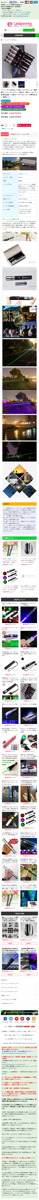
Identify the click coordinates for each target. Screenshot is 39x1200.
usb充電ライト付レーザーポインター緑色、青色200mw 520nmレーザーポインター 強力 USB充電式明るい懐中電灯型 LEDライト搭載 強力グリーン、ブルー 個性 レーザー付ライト (10, 808)
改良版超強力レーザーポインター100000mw (28, 604)
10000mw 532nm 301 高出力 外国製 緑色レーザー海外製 (28, 807)
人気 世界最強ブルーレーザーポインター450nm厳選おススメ (10, 834)
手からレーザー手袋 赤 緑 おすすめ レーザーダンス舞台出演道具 (28, 730)
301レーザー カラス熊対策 (22, 12)
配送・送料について (30, 1031)
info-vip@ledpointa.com (21, 16)
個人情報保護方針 (27, 1035)
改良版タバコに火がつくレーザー (28, 628)
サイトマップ (19, 1039)
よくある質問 (9, 1039)
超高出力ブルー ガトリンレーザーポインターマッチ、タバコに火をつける (10, 782)
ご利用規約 (12, 1031)
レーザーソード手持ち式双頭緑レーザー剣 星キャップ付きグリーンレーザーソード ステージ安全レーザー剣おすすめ (28, 887)
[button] (2, 84)
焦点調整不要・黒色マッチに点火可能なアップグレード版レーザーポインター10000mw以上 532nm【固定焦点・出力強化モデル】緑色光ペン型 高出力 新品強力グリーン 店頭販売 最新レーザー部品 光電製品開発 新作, (28, 861)
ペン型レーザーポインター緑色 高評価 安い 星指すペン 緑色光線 (28, 679)
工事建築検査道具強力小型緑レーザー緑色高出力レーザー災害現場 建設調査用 (28, 782)
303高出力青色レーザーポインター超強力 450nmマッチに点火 (28, 653)
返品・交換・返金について (13, 1035)
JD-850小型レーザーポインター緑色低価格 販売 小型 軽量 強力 (10, 653)
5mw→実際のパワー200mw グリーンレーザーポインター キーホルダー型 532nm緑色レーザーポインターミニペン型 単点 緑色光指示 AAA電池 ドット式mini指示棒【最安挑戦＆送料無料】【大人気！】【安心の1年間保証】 (28, 587)
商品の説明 (5, 134)
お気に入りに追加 (8, 128)
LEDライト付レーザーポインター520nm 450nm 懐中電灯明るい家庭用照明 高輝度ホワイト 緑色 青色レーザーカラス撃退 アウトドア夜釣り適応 (10, 756)
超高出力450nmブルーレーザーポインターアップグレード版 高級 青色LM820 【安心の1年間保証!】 (28, 834)
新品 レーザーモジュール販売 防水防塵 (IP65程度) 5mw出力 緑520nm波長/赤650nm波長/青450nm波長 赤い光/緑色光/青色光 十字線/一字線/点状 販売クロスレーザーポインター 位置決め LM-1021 (10, 919)
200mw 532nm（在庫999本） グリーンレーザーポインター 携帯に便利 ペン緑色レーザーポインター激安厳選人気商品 (10, 887)
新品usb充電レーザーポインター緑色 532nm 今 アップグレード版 (10, 730)
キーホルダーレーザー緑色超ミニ (28, 705)
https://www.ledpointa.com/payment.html (14, 1053)
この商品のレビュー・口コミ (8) (19, 134)
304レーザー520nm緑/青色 (21, 14)
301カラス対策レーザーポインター (10, 604)
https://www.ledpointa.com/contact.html (13, 1064)
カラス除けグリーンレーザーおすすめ (10, 628)
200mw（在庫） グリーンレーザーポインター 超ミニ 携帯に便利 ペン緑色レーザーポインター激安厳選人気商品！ (10, 560)
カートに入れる (25, 125)
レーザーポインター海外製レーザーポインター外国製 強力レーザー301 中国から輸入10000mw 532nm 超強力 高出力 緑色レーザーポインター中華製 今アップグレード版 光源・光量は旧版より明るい (10, 587)
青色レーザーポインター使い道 (10, 705)
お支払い (19, 1031)
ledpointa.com (6, 1141)
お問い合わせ (28, 1039)
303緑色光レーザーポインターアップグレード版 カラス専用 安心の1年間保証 (10, 679)
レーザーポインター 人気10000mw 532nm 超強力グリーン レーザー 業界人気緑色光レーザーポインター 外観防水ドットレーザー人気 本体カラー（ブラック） (28, 560)
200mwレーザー (23, 173)
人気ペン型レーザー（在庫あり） (12, 10)
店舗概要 (4, 1031)
